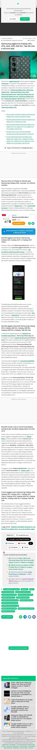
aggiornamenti (14, 81)
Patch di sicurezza (8, 592)
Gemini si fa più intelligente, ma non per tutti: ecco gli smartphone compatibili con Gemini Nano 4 (21, 693)
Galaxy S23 (18, 206)
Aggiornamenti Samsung (11, 589)
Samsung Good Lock (8, 611)
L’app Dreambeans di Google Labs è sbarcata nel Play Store (22, 701)
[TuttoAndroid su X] (30, 543)
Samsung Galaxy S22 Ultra (10, 605)
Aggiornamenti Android (10, 40)
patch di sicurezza (21, 338)
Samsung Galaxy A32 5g (23, 592)
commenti (32, 40)
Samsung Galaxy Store (9, 608)
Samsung (20, 40)
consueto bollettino (27, 361)
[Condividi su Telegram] (32, 223)
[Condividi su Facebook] (34, 617)
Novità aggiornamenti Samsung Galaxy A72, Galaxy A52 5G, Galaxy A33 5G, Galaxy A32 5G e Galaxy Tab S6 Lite (20, 127)
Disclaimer (13, 744)
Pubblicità (16, 748)
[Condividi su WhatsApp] (29, 223)
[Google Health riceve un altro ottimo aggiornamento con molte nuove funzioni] (7, 725)
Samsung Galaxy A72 (8, 94)
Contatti (30, 748)
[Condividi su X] (29, 617)
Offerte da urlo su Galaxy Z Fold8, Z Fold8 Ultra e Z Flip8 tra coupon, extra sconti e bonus (21, 567)
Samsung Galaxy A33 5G (9, 96)
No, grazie (13, 19)
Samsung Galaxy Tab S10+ (26, 608)
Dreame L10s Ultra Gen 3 (20, 217)
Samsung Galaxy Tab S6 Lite (15, 99)
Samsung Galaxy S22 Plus (9, 603)
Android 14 (15, 315)
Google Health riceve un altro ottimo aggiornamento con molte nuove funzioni (22, 725)
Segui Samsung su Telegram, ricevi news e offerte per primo (19, 231)
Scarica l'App (23, 748)
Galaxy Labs (25, 470)
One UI (32, 589)
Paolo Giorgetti (8, 38)
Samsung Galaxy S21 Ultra (19, 92)
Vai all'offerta (18, 223)
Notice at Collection (13, 746)
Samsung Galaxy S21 (18, 90)
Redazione (5, 744)
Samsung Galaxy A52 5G (25, 94)
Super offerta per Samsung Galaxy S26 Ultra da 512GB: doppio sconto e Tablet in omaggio (21, 560)
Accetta (25, 19)
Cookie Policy (23, 746)
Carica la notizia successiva (18, 648)
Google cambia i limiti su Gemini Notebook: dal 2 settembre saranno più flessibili (20, 709)
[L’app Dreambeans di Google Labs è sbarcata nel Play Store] (7, 701)
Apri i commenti (7, 616)
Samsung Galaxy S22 (26, 600)
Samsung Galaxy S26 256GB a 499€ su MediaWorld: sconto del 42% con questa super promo (21, 717)
